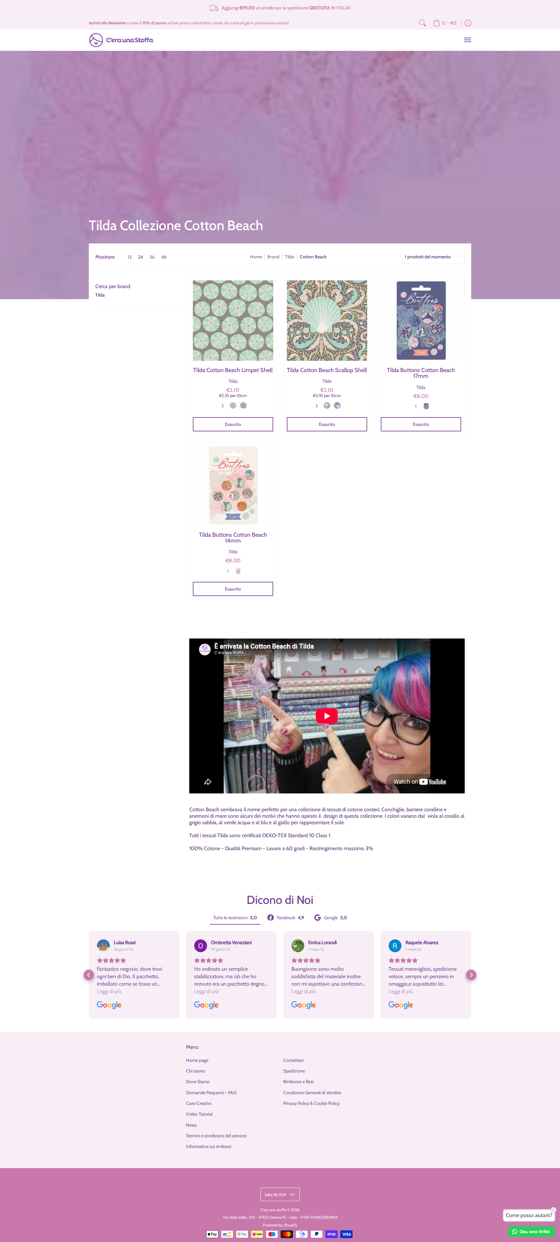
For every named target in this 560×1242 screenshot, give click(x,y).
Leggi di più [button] (109, 991)
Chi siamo (195, 1071)
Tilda (289, 257)
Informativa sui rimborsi (208, 1146)
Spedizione (294, 1071)
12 (130, 257)
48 (163, 257)
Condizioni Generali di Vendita (312, 1093)
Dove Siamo (198, 1081)
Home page (197, 1060)
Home (256, 257)
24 (140, 257)
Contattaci (293, 1060)
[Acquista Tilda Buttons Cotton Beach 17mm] (421, 320)
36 (152, 257)
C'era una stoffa (273, 1209)
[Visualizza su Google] (103, 945)
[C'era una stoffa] (121, 40)
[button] (112, 286)
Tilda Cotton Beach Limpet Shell (233, 370)
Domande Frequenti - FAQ (211, 1093)
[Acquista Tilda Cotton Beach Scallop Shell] (327, 320)
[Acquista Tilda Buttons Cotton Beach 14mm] (233, 485)
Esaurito (233, 424)
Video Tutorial (199, 1114)
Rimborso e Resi (298, 1081)
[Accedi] (467, 23)
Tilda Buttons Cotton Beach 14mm (233, 537)
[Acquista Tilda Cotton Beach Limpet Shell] (233, 320)
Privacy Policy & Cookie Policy (311, 1103)
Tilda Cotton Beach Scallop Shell (327, 370)
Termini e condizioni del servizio (216, 1136)
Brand (273, 257)
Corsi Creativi (198, 1103)
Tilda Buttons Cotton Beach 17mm (421, 373)
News (191, 1125)
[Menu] (467, 40)
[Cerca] (422, 23)
